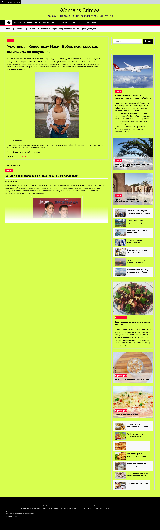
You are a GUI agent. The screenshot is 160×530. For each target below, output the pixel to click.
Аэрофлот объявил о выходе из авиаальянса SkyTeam (138, 271)
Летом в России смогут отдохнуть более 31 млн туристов (136, 222)
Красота (17, 22)
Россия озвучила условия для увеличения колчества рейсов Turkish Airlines (132, 96)
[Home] (8, 22)
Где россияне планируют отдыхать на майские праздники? (137, 261)
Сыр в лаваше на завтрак (137, 444)
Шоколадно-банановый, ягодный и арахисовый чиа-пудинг (138, 465)
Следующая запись (13, 165)
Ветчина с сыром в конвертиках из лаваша (136, 455)
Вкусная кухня (77, 22)
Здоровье (28, 22)
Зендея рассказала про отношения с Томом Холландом (41, 175)
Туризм (64, 22)
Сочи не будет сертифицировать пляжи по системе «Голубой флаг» (132, 165)
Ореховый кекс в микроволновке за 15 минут (138, 425)
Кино (37, 22)
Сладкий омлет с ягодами (137, 483)
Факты (55, 22)
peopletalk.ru (21, 156)
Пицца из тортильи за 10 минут (127, 414)
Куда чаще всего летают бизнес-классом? (137, 251)
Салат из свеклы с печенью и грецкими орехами (132, 323)
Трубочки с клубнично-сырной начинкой (136, 435)
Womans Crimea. (80, 10)
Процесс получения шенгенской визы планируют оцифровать (136, 241)
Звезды (46, 22)
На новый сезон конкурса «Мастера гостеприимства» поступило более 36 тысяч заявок (138, 212)
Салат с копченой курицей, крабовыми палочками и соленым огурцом (138, 475)
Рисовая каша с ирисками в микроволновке (132, 379)
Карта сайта (91, 22)
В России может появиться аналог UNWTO (137, 232)
